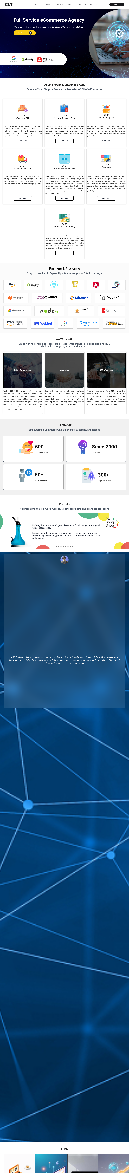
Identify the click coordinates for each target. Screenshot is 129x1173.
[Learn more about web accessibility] (10, 4)
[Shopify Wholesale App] (118, 4)
